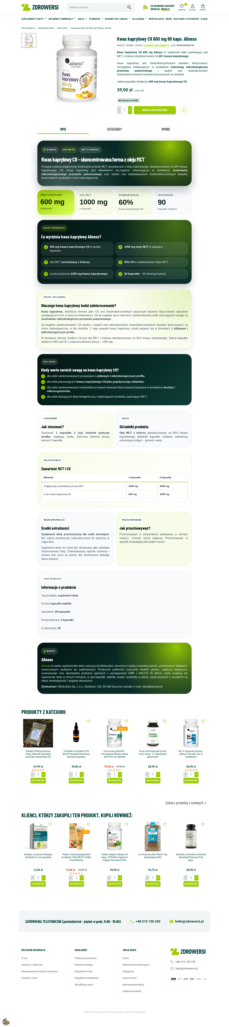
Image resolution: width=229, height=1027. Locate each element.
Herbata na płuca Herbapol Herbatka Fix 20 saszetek (38, 856)
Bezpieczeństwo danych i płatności (39, 971)
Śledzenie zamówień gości (136, 964)
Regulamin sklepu (84, 964)
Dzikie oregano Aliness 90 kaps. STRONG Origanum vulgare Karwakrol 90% (114, 857)
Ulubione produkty (132, 991)
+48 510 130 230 (185, 961)
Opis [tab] (63, 129)
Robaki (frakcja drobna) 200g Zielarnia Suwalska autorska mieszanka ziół (38, 754)
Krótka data (156, 19)
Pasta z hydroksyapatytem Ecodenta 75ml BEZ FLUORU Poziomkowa (76, 857)
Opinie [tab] (166, 129)
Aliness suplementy (156, 45)
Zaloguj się (128, 971)
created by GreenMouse (134, 1012)
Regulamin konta (83, 971)
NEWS (168, 19)
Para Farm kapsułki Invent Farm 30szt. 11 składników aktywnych (153, 754)
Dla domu (138, 19)
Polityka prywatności (86, 958)
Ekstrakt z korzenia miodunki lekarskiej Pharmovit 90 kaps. (191, 857)
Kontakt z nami (29, 978)
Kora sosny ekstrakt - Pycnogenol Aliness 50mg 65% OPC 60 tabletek (114, 754)
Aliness (45, 665)
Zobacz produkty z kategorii (186, 802)
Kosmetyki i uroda (116, 19)
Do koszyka (38, 780)
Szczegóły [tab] (114, 129)
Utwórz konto (130, 978)
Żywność (95, 19)
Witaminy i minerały (61, 19)
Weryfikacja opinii (84, 984)
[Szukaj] (129, 7)
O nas (204, 19)
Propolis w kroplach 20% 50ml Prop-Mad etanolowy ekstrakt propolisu (76, 754)
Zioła (81, 19)
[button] (192, 7)
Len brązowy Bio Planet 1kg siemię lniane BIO (152, 856)
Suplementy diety (32, 19)
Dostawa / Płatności (186, 19)
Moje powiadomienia (133, 984)
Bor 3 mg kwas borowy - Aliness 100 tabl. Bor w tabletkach (191, 754)
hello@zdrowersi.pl (186, 968)
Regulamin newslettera (87, 978)
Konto (126, 958)
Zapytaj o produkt (128, 100)
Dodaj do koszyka (154, 110)
